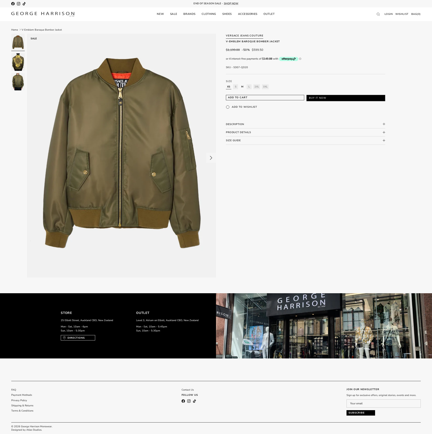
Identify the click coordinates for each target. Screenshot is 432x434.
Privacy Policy (19, 400)
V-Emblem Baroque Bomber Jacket (42, 29)
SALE (173, 14)
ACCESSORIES (247, 14)
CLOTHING (209, 14)
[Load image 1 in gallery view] (121, 155)
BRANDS (189, 14)
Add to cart (238, 97)
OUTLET (268, 14)
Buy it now (317, 98)
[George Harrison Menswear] (42, 14)
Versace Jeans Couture (244, 35)
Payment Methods (21, 395)
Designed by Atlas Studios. (26, 430)
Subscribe (357, 412)
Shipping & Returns (22, 405)
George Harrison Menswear (36, 426)
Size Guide (233, 140)
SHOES (227, 14)
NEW (160, 14)
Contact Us (188, 389)
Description (235, 124)
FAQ (13, 389)
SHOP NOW (231, 3)
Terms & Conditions (22, 410)
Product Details (238, 132)
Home (14, 29)
